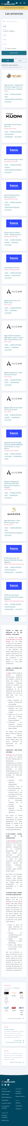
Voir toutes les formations (15, 1018)
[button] (16, 3)
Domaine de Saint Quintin (11, 450)
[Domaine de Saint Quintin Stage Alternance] (14, 433)
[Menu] (24, 2)
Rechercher (14, 53)
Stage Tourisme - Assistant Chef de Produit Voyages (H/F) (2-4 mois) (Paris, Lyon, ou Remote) (13, 87)
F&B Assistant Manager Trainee (13, 159)
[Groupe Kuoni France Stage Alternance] (14, 115)
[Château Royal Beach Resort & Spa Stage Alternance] (14, 549)
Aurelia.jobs (19, 1106)
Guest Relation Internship (11, 268)
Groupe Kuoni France (10, 128)
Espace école (5, 1120)
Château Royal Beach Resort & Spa (14, 564)
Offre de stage (5, 1094)
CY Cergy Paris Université (6, 1000)
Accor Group (7, 304)
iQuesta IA (18, 1109)
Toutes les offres (6, 1091)
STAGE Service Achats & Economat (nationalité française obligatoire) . (13, 597)
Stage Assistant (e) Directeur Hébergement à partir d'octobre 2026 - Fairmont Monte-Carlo (13, 337)
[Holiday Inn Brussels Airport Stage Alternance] (14, 258)
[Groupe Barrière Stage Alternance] (14, 511)
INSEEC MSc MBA (21, 1012)
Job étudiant (5, 1100)
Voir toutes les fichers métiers (14, 1042)
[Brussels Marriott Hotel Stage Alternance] (14, 150)
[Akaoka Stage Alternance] (14, 76)
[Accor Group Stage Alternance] (14, 291)
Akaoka (6, 91)
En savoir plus (18, 1040)
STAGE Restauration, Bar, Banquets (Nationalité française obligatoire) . (13, 560)
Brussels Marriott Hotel (11, 161)
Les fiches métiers (6, 1103)
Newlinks (18, 1103)
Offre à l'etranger (11, 48)
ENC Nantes (22, 997)
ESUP (6, 1011)
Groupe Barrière (8, 524)
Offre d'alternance (6, 1097)
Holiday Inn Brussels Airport (12, 269)
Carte (20, 60)
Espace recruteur (20, 1096)
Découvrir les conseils (16, 1062)
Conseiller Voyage (9, 1029)
